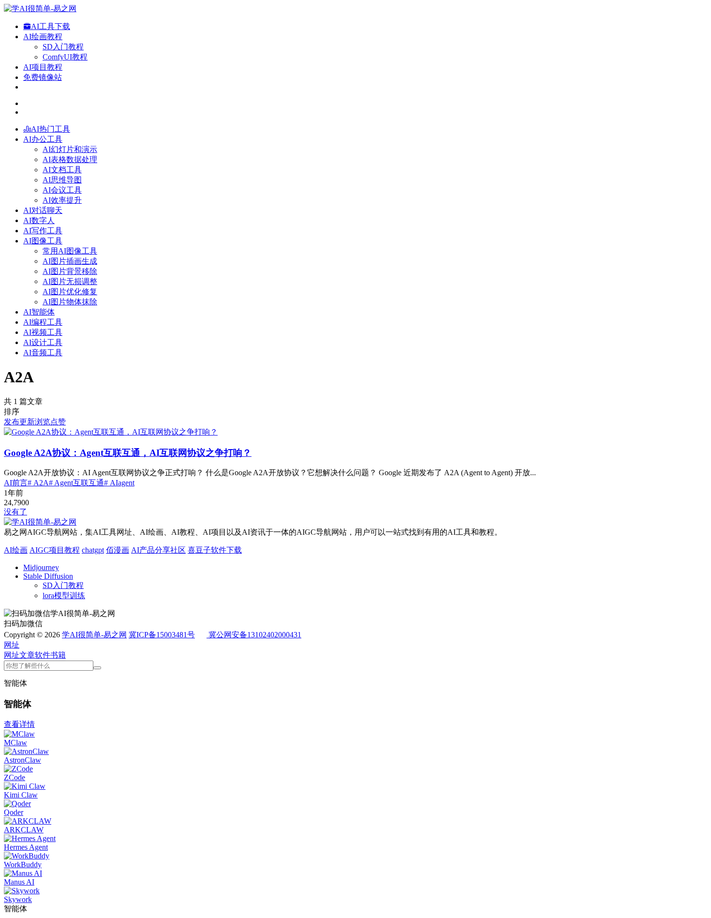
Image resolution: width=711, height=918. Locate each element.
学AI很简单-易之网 (94, 635)
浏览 (42, 422)
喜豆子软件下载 (215, 550)
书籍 (58, 655)
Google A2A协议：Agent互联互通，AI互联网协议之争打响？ (128, 453)
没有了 (15, 512)
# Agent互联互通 (76, 483)
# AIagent (119, 483)
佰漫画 (117, 550)
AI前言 (16, 483)
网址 (11, 655)
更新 (27, 422)
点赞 (58, 422)
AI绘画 (16, 550)
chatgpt (93, 550)
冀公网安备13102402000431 (254, 635)
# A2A (38, 483)
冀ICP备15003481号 (162, 635)
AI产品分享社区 (158, 550)
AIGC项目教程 (55, 550)
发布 (11, 422)
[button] (11, 645)
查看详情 (19, 724)
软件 (42, 655)
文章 (27, 655)
